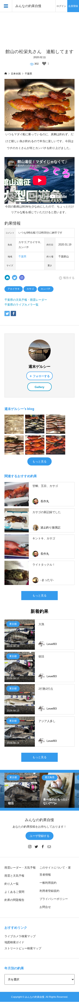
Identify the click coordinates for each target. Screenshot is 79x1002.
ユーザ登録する (39, 835)
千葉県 (22, 256)
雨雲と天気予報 (14, 875)
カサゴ (30, 288)
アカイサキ (13, 288)
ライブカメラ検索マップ (20, 936)
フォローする (41, 376)
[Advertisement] (39, 28)
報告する (69, 277)
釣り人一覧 (11, 883)
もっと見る (39, 461)
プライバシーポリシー (54, 898)
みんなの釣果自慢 (28, 6)
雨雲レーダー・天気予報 (20, 867)
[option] (22, 790)
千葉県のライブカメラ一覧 (21, 304)
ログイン (61, 6)
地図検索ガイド (14, 942)
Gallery (39, 387)
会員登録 (73, 6)
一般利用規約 (48, 882)
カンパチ (45, 288)
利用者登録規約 (49, 890)
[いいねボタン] (44, 64)
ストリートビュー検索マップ (22, 948)
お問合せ (45, 907)
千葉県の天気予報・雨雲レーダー (25, 299)
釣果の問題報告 (14, 899)
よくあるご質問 (14, 891)
